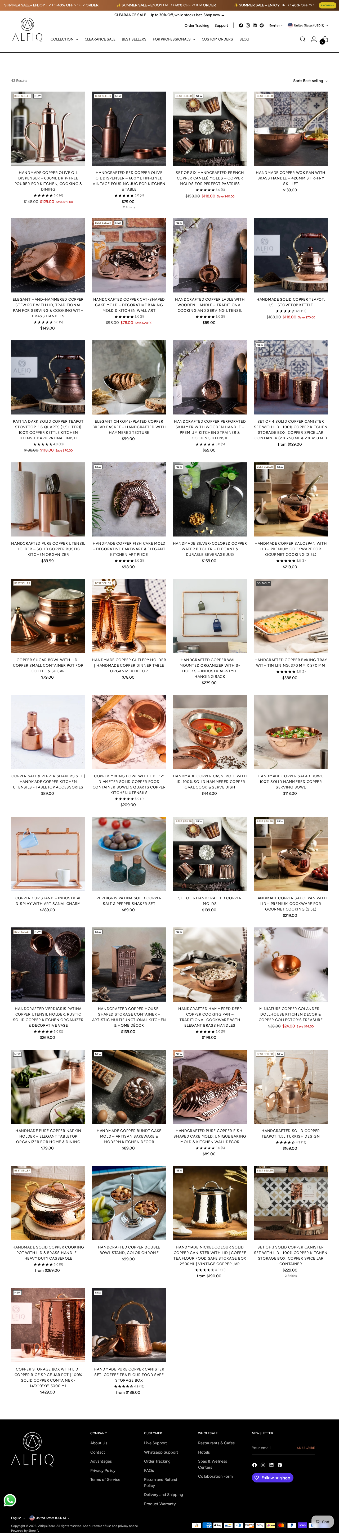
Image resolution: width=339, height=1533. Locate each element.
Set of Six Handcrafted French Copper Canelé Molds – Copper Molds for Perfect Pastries (210, 178)
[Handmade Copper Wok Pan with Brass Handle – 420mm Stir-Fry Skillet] (291, 129)
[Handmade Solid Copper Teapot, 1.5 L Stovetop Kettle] (291, 255)
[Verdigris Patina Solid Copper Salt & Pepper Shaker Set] (129, 854)
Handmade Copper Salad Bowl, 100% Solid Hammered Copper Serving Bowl (291, 782)
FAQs (149, 1470)
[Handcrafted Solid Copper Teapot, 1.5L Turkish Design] (291, 1087)
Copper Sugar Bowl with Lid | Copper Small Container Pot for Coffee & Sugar (48, 665)
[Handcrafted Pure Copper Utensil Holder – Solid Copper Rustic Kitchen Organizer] (48, 499)
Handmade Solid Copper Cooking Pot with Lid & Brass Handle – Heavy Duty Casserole (48, 1253)
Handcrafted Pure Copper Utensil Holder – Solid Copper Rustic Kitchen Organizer (48, 549)
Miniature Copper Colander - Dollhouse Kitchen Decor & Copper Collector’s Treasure (291, 1014)
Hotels (204, 1452)
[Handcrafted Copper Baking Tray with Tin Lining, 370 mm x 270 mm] (291, 616)
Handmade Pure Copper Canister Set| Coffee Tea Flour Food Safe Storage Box (129, 1375)
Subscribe (306, 1448)
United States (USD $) (309, 25)
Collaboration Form (215, 1476)
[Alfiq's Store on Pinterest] (261, 25)
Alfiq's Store (46, 1526)
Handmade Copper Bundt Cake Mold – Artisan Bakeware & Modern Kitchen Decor (129, 1136)
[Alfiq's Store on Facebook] (241, 25)
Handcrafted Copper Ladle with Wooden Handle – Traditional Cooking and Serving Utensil (210, 305)
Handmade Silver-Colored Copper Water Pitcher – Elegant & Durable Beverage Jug (210, 549)
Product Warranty (160, 1504)
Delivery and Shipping (163, 1494)
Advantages (101, 1461)
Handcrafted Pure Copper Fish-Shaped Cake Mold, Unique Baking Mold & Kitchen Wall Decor (209, 1136)
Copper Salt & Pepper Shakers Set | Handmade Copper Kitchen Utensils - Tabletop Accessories (48, 782)
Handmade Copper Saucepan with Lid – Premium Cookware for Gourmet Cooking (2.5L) (291, 549)
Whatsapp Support (161, 1452)
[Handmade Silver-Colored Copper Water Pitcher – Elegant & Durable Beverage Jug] (210, 499)
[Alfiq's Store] (27, 30)
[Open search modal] (302, 39)
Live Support (155, 1443)
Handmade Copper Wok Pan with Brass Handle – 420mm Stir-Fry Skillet (290, 178)
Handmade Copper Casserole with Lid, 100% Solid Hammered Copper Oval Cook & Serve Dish (210, 782)
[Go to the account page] (314, 39)
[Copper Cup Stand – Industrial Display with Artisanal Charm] (48, 854)
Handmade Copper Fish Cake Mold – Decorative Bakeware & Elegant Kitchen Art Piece (129, 549)
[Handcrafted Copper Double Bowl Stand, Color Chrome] (129, 1203)
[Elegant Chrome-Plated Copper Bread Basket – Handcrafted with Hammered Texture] (129, 377)
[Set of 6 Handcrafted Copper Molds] (210, 854)
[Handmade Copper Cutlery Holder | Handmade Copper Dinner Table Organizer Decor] (129, 616)
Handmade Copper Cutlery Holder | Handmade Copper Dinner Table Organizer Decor (129, 665)
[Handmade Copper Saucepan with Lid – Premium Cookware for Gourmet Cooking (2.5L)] (291, 499)
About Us (98, 1443)
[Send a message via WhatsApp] (10, 1500)
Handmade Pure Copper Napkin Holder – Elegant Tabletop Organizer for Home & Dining (48, 1136)
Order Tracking (157, 1461)
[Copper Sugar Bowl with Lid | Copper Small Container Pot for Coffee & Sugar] (48, 616)
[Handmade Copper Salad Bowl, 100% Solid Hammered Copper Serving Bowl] (291, 732)
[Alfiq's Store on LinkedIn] (254, 25)
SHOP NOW (327, 5)
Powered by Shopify (25, 1530)
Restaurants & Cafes (216, 1443)
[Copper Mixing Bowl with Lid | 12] (129, 732)
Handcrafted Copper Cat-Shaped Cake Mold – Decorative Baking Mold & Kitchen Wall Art (129, 305)
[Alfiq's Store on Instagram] (248, 25)
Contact (97, 1452)
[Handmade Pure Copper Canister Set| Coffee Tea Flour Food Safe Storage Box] (129, 1325)
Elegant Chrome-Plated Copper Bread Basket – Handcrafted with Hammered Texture (129, 427)
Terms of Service (105, 1479)
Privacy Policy (102, 1470)
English (274, 25)
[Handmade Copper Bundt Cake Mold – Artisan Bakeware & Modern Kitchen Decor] (129, 1087)
